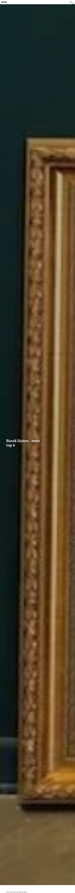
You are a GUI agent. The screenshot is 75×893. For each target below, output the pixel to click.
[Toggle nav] (72, 4)
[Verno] (4, 2)
